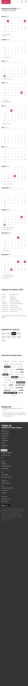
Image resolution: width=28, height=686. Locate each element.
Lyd (2, 457)
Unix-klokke (4, 474)
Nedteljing (4, 445)
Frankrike (20, 369)
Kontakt (3, 493)
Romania (12, 382)
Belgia (6, 364)
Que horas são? (17, 515)
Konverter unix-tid (6, 477)
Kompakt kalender (6, 452)
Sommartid (6, 79)
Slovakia (4, 385)
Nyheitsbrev (5, 468)
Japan (5, 374)
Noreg (15, 379)
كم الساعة (21, 513)
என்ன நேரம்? (9, 518)
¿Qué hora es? (4, 513)
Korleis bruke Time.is (7, 488)
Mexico (14, 377)
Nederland (22, 377)
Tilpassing (4, 480)
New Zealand (8, 379)
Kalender (4, 450)
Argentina (6, 361)
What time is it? (5, 512)
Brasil (7, 367)
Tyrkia (21, 390)
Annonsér (4, 496)
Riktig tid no (5, 431)
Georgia (6, 372)
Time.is (6, 2)
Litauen (22, 374)
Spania (13, 10)
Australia (21, 361)
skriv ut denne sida (8, 416)
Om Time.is (4, 490)
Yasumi (12, 315)
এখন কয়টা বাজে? (4, 515)
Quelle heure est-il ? (13, 513)
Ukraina (20, 393)
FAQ (2, 485)
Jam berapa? (4, 516)
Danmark (20, 366)
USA (14, 393)
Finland (12, 369)
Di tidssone (4, 436)
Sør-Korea (7, 390)
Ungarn (14, 395)
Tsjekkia (15, 390)
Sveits (5, 387)
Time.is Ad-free (5, 483)
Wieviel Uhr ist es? (12, 516)
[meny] (26, 2)
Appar (3, 461)
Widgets (3, 463)
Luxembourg (6, 377)
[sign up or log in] (22, 2)
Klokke (3, 443)
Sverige (12, 387)
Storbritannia (20, 385)
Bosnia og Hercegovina (16, 364)
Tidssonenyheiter (6, 466)
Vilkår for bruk (5, 499)
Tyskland (7, 393)
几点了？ (11, 512)
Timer (3, 448)
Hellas (11, 372)
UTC (2, 472)
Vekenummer (5, 455)
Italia (22, 372)
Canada (13, 366)
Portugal (6, 382)
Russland (20, 382)
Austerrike (14, 361)
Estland (6, 369)
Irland (16, 372)
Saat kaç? (3, 518)
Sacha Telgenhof (19, 315)
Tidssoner (4, 438)
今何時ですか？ (21, 516)
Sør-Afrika (19, 387)
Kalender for (11, 9)
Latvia (16, 374)
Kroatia (11, 374)
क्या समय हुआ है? (17, 512)
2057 (7, 16)
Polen (21, 380)
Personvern (4, 501)
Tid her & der (5, 433)
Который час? (10, 515)
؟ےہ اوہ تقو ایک (16, 518)
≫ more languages (5, 519)
